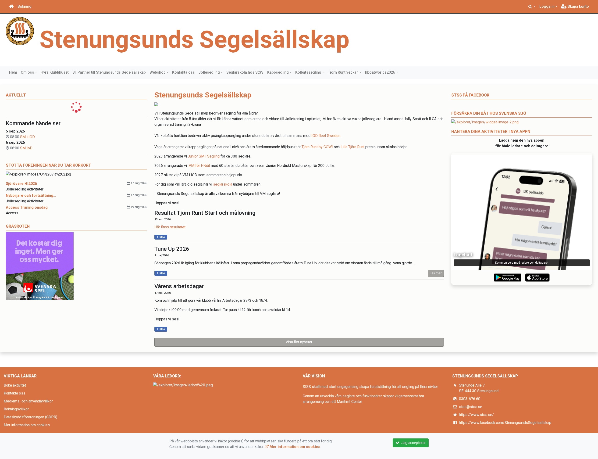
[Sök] (532, 6)
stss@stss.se (470, 407)
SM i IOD (27, 137)
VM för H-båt (199, 165)
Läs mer (436, 273)
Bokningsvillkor (16, 409)
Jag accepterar (412, 443)
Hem (13, 72)
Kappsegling (278, 72)
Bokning (25, 6)
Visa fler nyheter (299, 342)
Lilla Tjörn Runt (352, 147)
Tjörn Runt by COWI (317, 147)
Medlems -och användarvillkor (28, 401)
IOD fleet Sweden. (326, 135)
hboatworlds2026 (380, 72)
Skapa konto (578, 6)
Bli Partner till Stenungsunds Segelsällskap (109, 72)
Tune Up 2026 (171, 249)
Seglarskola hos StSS (244, 72)
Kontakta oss (183, 72)
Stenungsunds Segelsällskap (194, 39)
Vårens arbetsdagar (179, 286)
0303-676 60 (469, 399)
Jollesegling (209, 72)
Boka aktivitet (15, 385)
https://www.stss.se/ (476, 414)
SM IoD (26, 148)
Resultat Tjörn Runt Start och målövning (204, 213)
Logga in (547, 6)
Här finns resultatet (169, 227)
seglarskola (222, 184)
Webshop (158, 72)
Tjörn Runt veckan (343, 72)
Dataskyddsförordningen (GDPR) (30, 417)
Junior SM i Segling (204, 156)
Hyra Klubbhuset (55, 72)
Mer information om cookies (27, 425)
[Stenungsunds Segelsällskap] (20, 31)
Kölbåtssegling (308, 72)
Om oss (27, 72)
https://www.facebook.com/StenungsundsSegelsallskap (505, 422)
